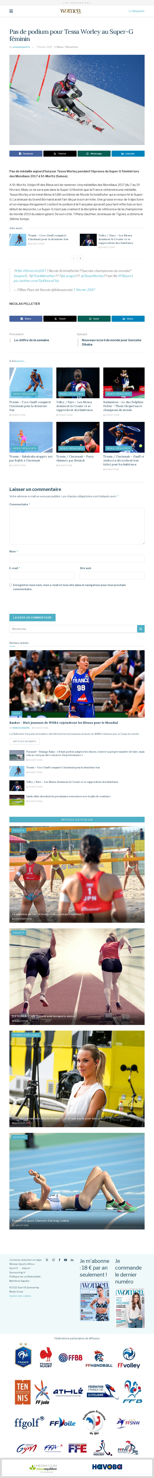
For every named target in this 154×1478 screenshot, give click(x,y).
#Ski (18, 271)
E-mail (14, 568)
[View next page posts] (80, 258)
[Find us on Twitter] (46, 1260)
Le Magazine (136, 11)
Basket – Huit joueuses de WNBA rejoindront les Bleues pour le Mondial (63, 722)
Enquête (18, 830)
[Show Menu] (11, 11)
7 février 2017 (44, 46)
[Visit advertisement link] (77, 1468)
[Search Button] (141, 629)
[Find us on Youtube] (65, 1260)
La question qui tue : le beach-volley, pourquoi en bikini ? (47, 914)
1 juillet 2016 (21, 1225)
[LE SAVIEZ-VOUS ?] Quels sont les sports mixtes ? (44, 1016)
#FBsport (125, 276)
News (16, 713)
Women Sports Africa (21, 1263)
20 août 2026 (18, 465)
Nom (13, 551)
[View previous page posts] (74, 258)
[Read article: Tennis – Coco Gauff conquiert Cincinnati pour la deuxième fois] (17, 240)
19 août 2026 (65, 465)
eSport (26, 1268)
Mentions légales (19, 1280)
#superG (20, 276)
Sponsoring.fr (17, 1272)
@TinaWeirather (42, 276)
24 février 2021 (22, 1123)
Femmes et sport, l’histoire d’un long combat (40, 1220)
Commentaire (20, 504)
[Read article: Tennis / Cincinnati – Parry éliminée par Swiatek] (78, 437)
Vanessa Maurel (21, 728)
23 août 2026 (112, 415)
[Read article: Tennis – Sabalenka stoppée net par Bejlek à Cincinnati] (31, 437)
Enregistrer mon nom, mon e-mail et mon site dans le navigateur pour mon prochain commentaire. (69, 587)
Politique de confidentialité (25, 1276)
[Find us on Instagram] (53, 1260)
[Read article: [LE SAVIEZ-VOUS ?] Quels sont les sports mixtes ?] (77, 976)
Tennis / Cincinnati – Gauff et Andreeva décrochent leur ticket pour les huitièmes (123, 460)
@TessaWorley (92, 276)
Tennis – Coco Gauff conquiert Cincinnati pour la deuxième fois (48, 237)
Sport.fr (13, 1268)
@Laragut (68, 276)
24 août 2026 (37, 244)
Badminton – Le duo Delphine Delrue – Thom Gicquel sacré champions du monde (123, 406)
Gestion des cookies (20, 1296)
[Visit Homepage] (70, 11)
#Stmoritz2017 (34, 271)
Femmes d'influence (26, 1035)
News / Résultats (67, 46)
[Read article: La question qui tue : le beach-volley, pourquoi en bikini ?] (77, 874)
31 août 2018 (21, 1021)
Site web (85, 568)
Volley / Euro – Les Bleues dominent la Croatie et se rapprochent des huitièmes (116, 239)
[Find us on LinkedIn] (72, 1260)
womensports (21, 46)
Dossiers (19, 1137)
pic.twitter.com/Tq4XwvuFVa (36, 281)
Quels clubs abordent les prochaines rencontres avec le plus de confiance (68, 796)
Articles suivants (26, 741)
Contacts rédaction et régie (25, 1259)
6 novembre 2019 (23, 919)
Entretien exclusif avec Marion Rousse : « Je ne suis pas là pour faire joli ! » (59, 1118)
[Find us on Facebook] (59, 1260)
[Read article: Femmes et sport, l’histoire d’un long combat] (77, 1181)
